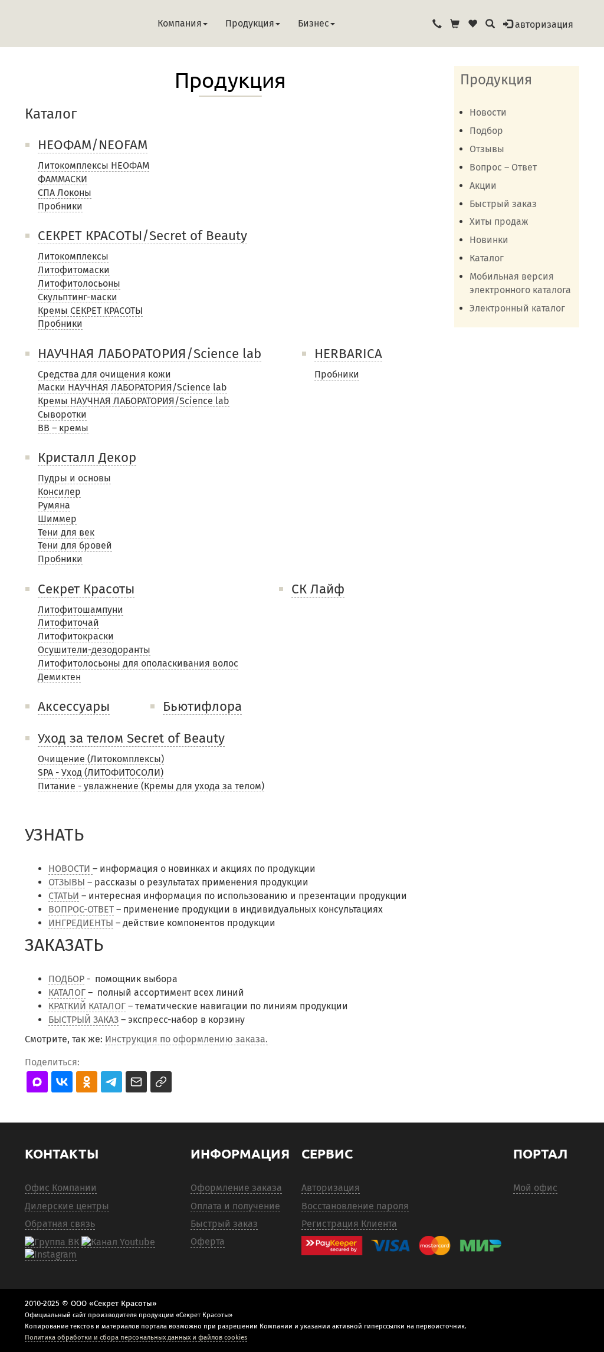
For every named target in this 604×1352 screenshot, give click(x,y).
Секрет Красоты (86, 589)
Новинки (489, 239)
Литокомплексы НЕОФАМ (93, 165)
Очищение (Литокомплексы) (101, 758)
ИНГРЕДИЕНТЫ (80, 922)
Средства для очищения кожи (104, 374)
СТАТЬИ (63, 895)
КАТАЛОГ (67, 992)
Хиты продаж (499, 221)
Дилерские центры (67, 1206)
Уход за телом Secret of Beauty (131, 738)
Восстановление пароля (355, 1206)
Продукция (249, 23)
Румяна (54, 505)
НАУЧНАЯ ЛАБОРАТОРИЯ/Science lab (149, 354)
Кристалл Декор (87, 457)
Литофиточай (68, 622)
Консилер (59, 491)
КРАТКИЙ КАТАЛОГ (87, 1006)
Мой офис (535, 1187)
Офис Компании (61, 1187)
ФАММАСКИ (62, 179)
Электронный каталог (517, 308)
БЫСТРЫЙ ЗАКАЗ (83, 1019)
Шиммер (57, 518)
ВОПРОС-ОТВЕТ (81, 909)
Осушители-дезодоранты (94, 649)
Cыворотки (62, 414)
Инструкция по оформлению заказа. (186, 1039)
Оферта (208, 1241)
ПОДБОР (66, 979)
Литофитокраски (76, 636)
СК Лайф (317, 589)
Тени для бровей (75, 545)
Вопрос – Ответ (503, 167)
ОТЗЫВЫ (66, 882)
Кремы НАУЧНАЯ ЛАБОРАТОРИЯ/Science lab (133, 400)
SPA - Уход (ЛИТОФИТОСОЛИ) (100, 772)
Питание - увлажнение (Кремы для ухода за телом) (151, 786)
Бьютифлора (202, 706)
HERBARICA (348, 354)
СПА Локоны (64, 192)
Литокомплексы (73, 256)
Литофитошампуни (80, 609)
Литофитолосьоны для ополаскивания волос (138, 663)
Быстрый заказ (503, 203)
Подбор (486, 130)
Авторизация (330, 1187)
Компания (179, 23)
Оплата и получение (235, 1206)
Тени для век (66, 532)
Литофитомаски (74, 269)
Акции (483, 185)
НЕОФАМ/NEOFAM (92, 145)
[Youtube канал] (118, 1242)
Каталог (487, 258)
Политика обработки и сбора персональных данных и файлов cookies (136, 1337)
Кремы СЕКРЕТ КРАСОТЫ (90, 310)
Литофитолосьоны (79, 283)
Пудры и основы (74, 478)
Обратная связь (60, 1223)
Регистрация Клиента (349, 1223)
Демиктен (59, 676)
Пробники (60, 206)
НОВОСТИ (70, 868)
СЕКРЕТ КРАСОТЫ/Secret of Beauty (142, 236)
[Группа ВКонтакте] (52, 1242)
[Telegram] (51, 1255)
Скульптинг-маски (77, 297)
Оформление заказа (236, 1187)
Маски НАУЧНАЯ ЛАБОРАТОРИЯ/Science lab (132, 387)
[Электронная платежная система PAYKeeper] (401, 1245)
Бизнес (313, 23)
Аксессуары (74, 706)
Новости (488, 112)
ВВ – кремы (63, 428)
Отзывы (487, 149)
